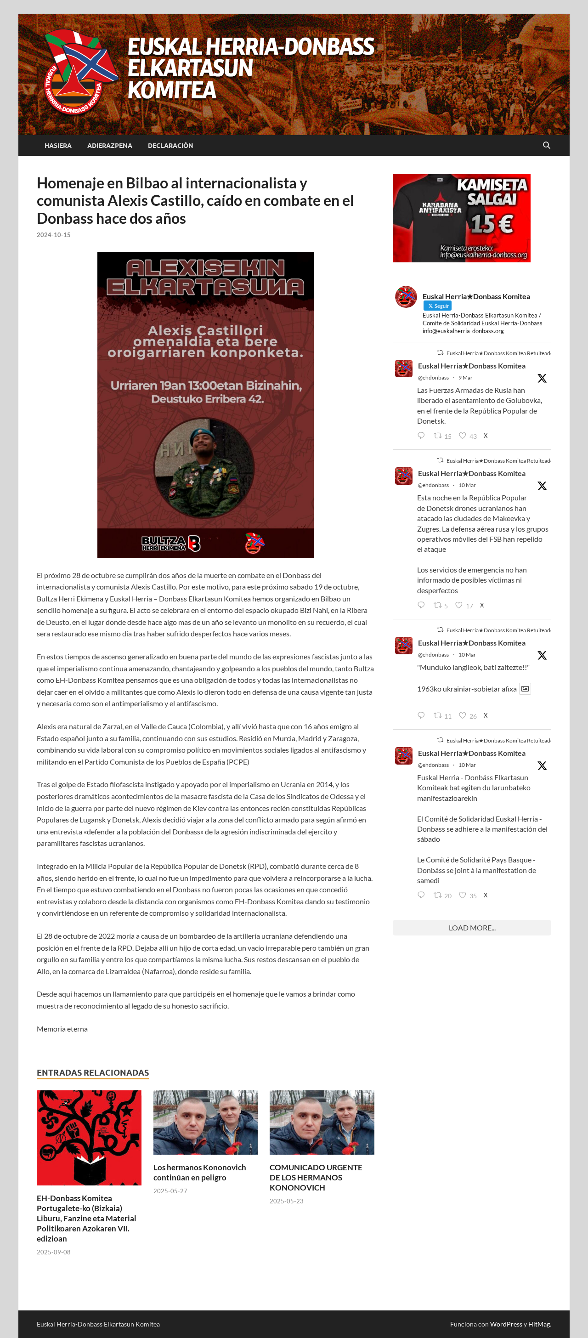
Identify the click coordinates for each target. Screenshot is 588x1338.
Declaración (170, 145)
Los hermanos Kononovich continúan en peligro (199, 1172)
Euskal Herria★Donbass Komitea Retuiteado (500, 353)
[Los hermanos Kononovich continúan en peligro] (205, 1125)
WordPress (506, 1324)
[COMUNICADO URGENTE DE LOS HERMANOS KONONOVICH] (322, 1125)
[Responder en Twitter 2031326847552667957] (423, 895)
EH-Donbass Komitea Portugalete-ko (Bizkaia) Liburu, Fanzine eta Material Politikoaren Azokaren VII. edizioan (86, 1218)
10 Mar (467, 485)
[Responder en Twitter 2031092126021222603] (423, 436)
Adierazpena (109, 145)
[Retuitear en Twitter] (440, 352)
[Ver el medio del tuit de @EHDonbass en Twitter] (525, 689)
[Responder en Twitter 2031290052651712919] (423, 715)
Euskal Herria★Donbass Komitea (472, 365)
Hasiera (58, 145)
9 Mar (465, 377)
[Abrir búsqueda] (547, 145)
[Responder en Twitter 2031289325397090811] (423, 605)
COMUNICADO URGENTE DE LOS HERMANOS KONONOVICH (316, 1177)
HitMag (539, 1324)
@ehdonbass (433, 377)
